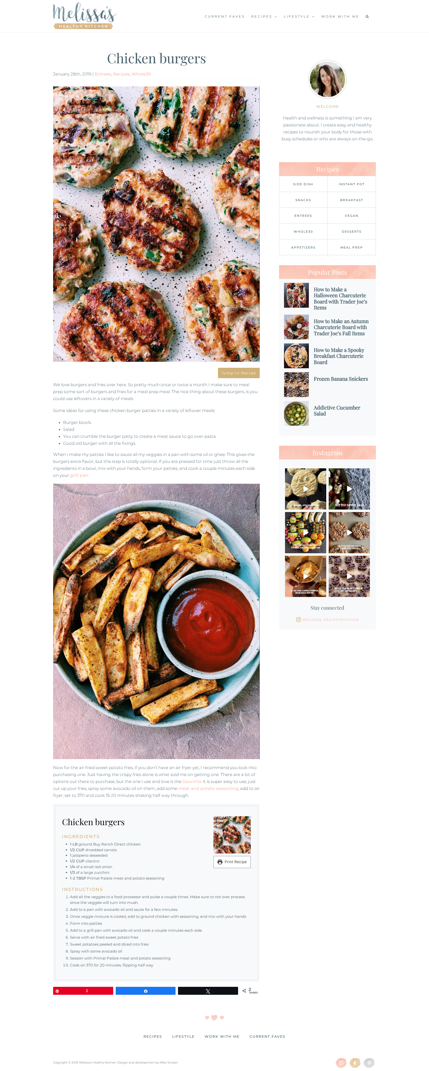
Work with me (222, 1036)
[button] (368, 16)
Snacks (303, 200)
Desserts (351, 231)
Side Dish (303, 184)
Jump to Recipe (239, 373)
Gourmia (191, 781)
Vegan (351, 216)
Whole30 (141, 74)
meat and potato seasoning (208, 788)
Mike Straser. (169, 1062)
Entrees (103, 74)
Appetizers (303, 247)
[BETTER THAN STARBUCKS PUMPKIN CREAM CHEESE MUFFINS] (305, 576)
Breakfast (351, 200)
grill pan (79, 475)
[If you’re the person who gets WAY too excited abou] (305, 532)
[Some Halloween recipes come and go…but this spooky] (349, 489)
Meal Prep (351, 247)
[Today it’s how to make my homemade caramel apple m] (305, 489)
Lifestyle (183, 1036)
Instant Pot (352, 184)
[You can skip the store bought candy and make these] (349, 576)
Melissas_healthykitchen (331, 620)
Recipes (121, 74)
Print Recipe (235, 861)
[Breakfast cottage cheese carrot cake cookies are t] (349, 532)
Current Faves (268, 1036)
